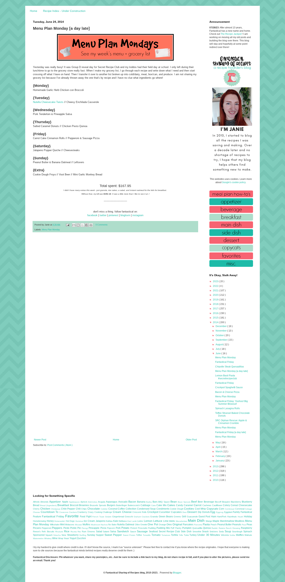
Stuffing (83, 535)
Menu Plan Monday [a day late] (231, 371)
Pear (244, 525)
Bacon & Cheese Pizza (227, 392)
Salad (99, 531)
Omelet (144, 524)
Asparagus (112, 501)
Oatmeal (130, 524)
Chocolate (94, 508)
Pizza (103, 528)
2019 (216, 299)
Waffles (240, 535)
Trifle (181, 535)
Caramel (189, 505)
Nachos (104, 525)
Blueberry (247, 501)
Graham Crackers (142, 517)
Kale (116, 521)
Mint (62, 524)
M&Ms (172, 521)
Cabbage (146, 505)
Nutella (121, 524)
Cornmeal (240, 509)
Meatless (240, 521)
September (222, 339)
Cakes (171, 505)
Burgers (111, 505)
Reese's (37, 531)
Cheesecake (245, 505)
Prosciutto (143, 528)
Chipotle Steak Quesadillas (229, 366)
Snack (206, 531)
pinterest (113, 215)
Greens (178, 516)
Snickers (214, 531)
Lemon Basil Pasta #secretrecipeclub (226, 377)
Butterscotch (134, 505)
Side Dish (186, 531)
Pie (79, 528)
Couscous (64, 512)
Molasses (70, 524)
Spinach (247, 531)
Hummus (79, 521)
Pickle (73, 528)
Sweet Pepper (113, 534)
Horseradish (60, 521)
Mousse (79, 525)
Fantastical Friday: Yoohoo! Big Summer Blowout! (231, 402)
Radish (215, 528)
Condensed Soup (146, 508)
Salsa (113, 531)
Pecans (37, 528)
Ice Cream (89, 521)
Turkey (193, 535)
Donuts (206, 512)
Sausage (143, 531)
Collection (131, 508)
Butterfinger (122, 505)
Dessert (192, 511)
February (221, 456)
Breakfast (63, 505)
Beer (201, 501)
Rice (67, 531)
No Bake (112, 524)
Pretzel (134, 528)
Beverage (209, 501)
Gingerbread (118, 516)
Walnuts (248, 535)
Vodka (233, 535)
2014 (216, 322)
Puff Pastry (176, 528)
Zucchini (81, 538)
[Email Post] (67, 225)
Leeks (140, 521)
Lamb (134, 521)
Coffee (122, 508)
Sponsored (39, 535)
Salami (106, 531)
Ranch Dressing (233, 528)
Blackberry (236, 502)
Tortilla (175, 535)
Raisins (222, 528)
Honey (50, 521)
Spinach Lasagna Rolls (227, 408)
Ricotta (74, 532)
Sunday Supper (95, 535)
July (218, 349)
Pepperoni (47, 528)
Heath (241, 517)
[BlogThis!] (78, 225)
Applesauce (74, 502)
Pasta (207, 524)
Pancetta (198, 525)
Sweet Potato (129, 535)
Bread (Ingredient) (48, 505)
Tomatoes (166, 535)
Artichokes (93, 502)
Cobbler (104, 509)
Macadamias (182, 521)
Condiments (163, 508)
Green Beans (166, 516)
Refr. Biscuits (48, 531)
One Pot (153, 524)
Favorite (72, 516)
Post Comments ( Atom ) (60, 445)
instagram (137, 215)
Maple (216, 521)
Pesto (66, 528)
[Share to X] (82, 225)
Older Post (191, 439)
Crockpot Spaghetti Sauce (229, 387)
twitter (103, 215)
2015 (216, 317)
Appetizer (55, 501)
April (218, 447)
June (218, 353)
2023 (216, 281)
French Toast (98, 517)
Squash (49, 535)
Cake (154, 505)
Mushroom (96, 525)
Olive (137, 524)
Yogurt (73, 538)
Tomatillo (147, 535)
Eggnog (220, 512)
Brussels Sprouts (98, 505)
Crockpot (153, 511)
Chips (84, 509)
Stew (64, 535)
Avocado (123, 501)
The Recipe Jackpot (231, 34)
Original (178, 524)
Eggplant (228, 512)
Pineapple (94, 528)
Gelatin (108, 517)
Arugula (102, 502)
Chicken (45, 508)
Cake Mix (161, 505)
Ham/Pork (222, 516)
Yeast (67, 538)
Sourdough (237, 531)
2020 (216, 295)
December (221, 326)
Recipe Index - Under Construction (64, 10)
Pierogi (85, 528)
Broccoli (74, 505)
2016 (216, 313)
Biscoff (218, 502)
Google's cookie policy (233, 182)
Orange (163, 524)
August (220, 344)
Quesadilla (197, 528)
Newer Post (40, 439)
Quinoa (207, 528)
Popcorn (111, 528)
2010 (216, 480)
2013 (216, 466)
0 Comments (102, 225)
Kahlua (109, 521)
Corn (222, 508)
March (219, 451)
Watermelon (38, 538)
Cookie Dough (177, 509)
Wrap (61, 538)
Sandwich (123, 531)
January (220, 460)
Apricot (84, 502)
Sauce (133, 531)
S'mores (91, 531)
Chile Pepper (68, 508)
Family (237, 512)
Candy (180, 505)
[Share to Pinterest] (91, 225)
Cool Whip (201, 508)
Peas (249, 524)
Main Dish (197, 520)
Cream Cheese (122, 511)
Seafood (154, 531)
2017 (216, 308)
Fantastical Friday (224, 362)
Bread (36, 505)
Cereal (235, 505)
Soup (228, 531)
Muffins (87, 524)
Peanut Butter (224, 524)
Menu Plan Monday (51, 229)
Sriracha (57, 535)
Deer (184, 512)
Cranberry (82, 512)
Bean (174, 501)
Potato (125, 527)
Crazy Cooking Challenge (100, 512)
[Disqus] (115, 285)
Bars (155, 501)
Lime (166, 521)
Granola (154, 516)
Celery (227, 505)
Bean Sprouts (184, 502)
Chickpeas (56, 509)
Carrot (198, 505)
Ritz (80, 532)
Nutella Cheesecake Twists (48, 102)
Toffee (139, 535)
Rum (84, 531)
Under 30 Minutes (209, 534)
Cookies (189, 508)
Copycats (213, 508)
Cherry (36, 509)
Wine (55, 538)
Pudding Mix (163, 528)
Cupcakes (176, 512)
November (221, 330)
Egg (213, 511)
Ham (214, 516)
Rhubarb (59, 532)
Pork (118, 528)
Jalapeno (101, 521)
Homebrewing (40, 521)
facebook (92, 215)
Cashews (207, 505)
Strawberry (73, 535)
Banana (141, 501)
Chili (78, 508)
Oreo (169, 524)
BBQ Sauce (164, 502)
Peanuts (237, 524)
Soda (222, 531)
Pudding (152, 528)
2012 (216, 471)
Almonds (44, 502)
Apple (65, 501)
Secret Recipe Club (170, 531)
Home (33, 10)
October (220, 335)
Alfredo (36, 502)
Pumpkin (187, 528)
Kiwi (129, 521)
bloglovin (125, 215)
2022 (216, 286)
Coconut (113, 508)
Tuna (186, 535)
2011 (216, 475)
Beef (194, 501)
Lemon (148, 520)
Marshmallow (227, 521)
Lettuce (158, 520)
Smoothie (197, 531)
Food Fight (86, 516)
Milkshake (55, 524)
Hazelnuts (232, 516)
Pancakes (188, 524)
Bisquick (226, 502)
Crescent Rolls (139, 512)
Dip (200, 512)
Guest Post (205, 516)
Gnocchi (129, 516)
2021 (216, 290)
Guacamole (193, 516)
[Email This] (74, 225)
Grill (184, 516)
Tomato (156, 534)
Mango (209, 521)
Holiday (248, 516)
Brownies (84, 505)
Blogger (177, 572)
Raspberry (246, 528)
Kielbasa (123, 521)
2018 (216, 304)
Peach (214, 524)
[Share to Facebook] (87, 225)
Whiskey (48, 538)
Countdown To (50, 511)
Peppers (57, 527)
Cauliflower (217, 505)
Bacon (132, 501)
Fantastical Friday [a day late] (230, 432)
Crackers (73, 512)
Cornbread (230, 509)
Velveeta (225, 535)
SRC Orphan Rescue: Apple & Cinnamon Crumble (231, 422)
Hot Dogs (70, 521)
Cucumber (165, 512)
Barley (149, 502)
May (218, 442)
